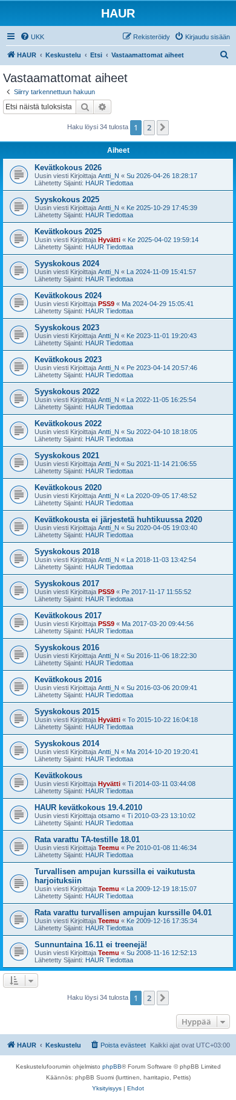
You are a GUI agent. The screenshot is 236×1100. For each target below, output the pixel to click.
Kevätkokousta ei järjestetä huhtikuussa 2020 (118, 519)
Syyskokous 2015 (66, 711)
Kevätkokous (58, 775)
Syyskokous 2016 (66, 647)
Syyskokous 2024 (66, 263)
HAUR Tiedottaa (109, 183)
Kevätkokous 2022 (68, 423)
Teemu (108, 847)
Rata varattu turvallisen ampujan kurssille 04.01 (123, 912)
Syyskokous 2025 (66, 199)
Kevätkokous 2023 (68, 359)
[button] (163, 127)
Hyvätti (109, 239)
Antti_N (108, 175)
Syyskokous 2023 (66, 327)
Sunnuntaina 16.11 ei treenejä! (90, 944)
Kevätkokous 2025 (68, 231)
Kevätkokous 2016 (68, 679)
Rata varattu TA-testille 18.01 (87, 839)
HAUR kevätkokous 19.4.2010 (88, 807)
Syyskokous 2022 (66, 391)
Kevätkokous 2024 (68, 295)
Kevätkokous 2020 (68, 487)
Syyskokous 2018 (66, 551)
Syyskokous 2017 (66, 583)
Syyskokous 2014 (66, 743)
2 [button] (149, 127)
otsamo (109, 815)
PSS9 (106, 303)
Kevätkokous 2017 (68, 615)
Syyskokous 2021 (66, 455)
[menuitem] (32, 37)
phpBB (112, 1066)
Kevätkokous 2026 (68, 167)
